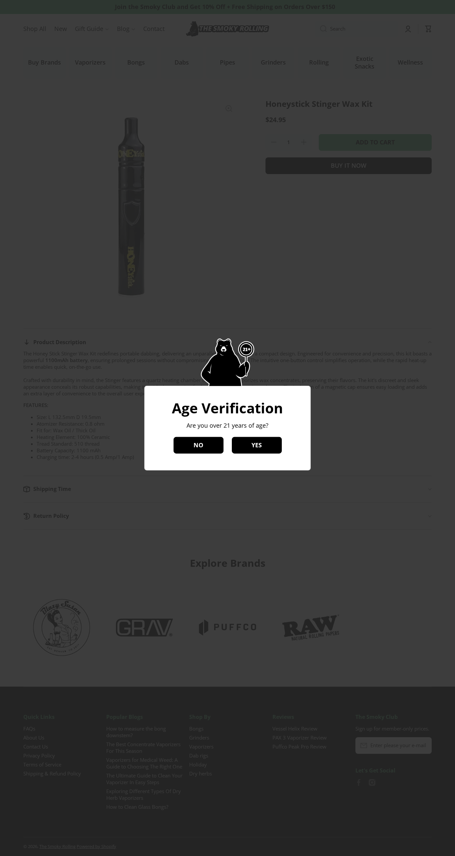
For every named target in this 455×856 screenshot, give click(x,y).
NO (198, 445)
